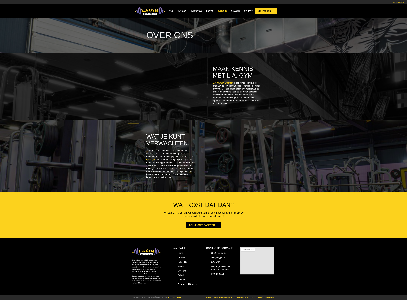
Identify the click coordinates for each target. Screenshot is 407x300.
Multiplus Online (174, 297)
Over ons (222, 11)
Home (170, 11)
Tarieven (182, 11)
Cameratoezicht (242, 297)
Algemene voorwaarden (223, 297)
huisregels (151, 159)
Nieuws (209, 11)
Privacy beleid (256, 297)
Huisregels (196, 11)
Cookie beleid (269, 297)
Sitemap (209, 297)
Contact (248, 11)
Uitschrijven (398, 2)
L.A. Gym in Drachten (223, 83)
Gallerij (235, 11)
